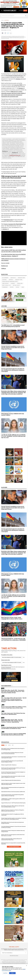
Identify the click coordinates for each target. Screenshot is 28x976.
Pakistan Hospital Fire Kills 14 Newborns (8, 764)
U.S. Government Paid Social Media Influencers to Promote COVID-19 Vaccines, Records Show (12, 753)
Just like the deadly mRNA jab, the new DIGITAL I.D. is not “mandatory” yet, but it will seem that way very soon (13, 436)
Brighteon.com (4, 265)
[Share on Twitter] (8, 33)
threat (8, 38)
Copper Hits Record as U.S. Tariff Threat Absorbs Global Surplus (13, 802)
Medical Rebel (20, 283)
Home (2, 20)
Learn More (5, 973)
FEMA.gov (3, 268)
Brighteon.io (5, 151)
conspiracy (19, 36)
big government (5, 36)
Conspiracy (6, 20)
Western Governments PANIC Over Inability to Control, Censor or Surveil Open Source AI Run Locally (13, 707)
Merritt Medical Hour (6, 285)
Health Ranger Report (6, 685)
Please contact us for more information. (8, 668)
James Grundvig (5, 283)
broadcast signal (14, 36)
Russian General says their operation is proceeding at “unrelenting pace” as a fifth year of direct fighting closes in (13, 819)
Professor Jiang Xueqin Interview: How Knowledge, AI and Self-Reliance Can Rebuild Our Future (13, 728)
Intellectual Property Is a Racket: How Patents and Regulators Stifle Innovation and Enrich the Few (12, 811)
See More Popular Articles (14, 846)
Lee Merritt (13, 283)
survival (5, 38)
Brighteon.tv (10, 36)
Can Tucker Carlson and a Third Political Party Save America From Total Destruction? (13, 714)
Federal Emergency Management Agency (10, 281)
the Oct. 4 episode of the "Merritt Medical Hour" (15, 224)
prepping (2, 38)
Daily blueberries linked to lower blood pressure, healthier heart (13, 791)
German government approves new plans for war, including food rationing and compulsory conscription (12, 370)
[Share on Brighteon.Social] (2, 33)
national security (16, 285)
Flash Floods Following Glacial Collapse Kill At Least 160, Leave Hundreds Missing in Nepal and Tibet (13, 768)
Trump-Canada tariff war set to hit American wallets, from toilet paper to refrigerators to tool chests (13, 777)
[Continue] (25, 952)
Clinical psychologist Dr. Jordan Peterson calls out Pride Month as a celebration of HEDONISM (13, 639)
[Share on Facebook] (5, 33)
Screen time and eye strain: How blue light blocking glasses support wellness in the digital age (12, 795)
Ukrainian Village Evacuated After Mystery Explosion (11, 780)
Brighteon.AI (15, 152)
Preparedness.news (8, 219)
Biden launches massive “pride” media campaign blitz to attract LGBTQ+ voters (11, 618)
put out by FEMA (18, 85)
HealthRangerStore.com (15, 155)
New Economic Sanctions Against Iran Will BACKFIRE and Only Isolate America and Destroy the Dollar (13, 734)
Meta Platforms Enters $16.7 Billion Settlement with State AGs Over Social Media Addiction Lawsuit (12, 806)
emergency (22, 36)
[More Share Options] (11, 33)
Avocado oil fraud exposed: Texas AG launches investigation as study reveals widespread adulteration (13, 773)
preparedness (5, 287)
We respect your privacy (14, 955)
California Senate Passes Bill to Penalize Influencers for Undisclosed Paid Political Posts (11, 839)
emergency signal (18, 279)
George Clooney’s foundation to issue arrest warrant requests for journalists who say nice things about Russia (13, 348)
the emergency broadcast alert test (14, 75)
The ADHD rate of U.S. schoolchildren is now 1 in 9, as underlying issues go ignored (13, 325)
